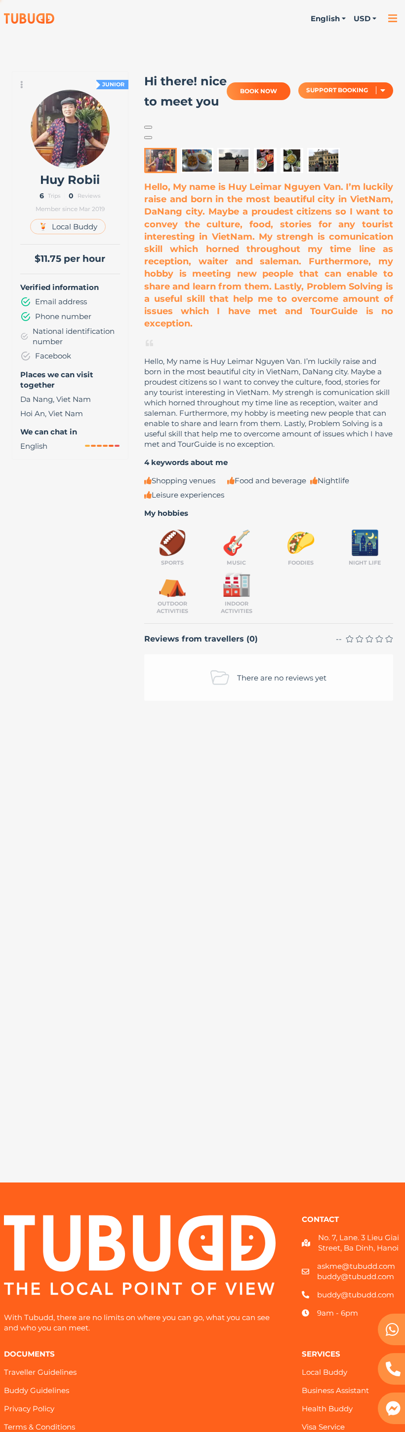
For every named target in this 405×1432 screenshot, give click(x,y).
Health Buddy (327, 1408)
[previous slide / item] (148, 127)
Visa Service (323, 1427)
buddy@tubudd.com (355, 1276)
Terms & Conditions (39, 1427)
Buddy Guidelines (36, 1390)
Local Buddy (324, 1372)
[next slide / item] (148, 137)
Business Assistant (335, 1390)
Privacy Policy (29, 1408)
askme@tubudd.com (356, 1266)
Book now (258, 91)
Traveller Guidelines (40, 1372)
